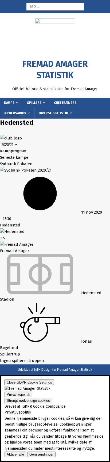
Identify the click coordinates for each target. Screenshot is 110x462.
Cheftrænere (65, 103)
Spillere (34, 103)
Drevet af (35, 406)
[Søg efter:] (55, 6)
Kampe (9, 103)
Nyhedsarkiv (15, 113)
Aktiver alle (15, 454)
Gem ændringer (41, 454)
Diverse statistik (53, 113)
